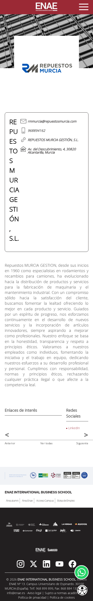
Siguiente (82, 443)
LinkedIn (74, 428)
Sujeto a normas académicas (64, 593)
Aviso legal (34, 593)
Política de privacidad (32, 597)
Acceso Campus (45, 500)
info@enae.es (16, 593)
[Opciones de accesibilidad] (82, 590)
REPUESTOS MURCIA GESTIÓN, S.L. (53, 140)
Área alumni (12, 500)
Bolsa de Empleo (66, 500)
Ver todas (46, 443)
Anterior (10, 443)
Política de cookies (62, 597)
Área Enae (27, 500)
